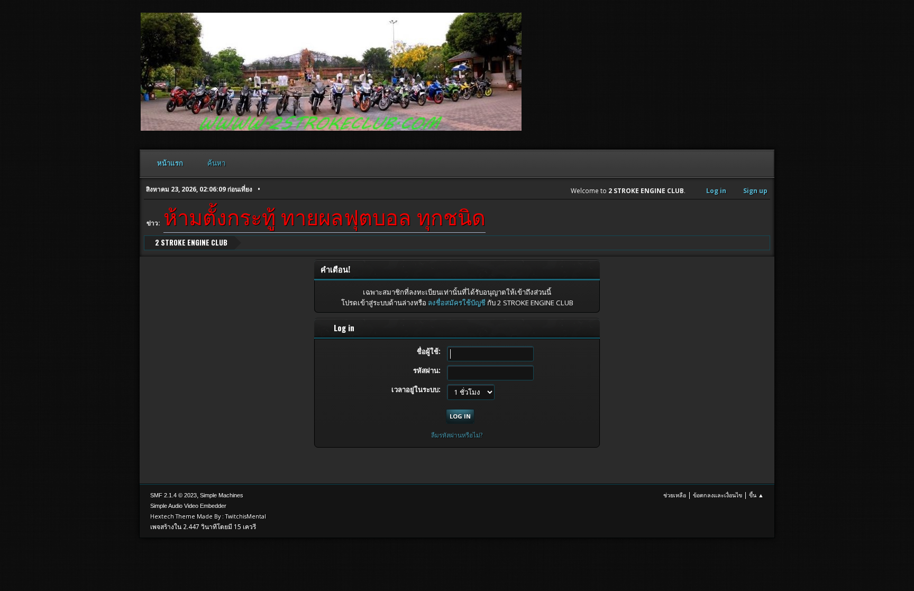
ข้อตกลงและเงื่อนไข (717, 495)
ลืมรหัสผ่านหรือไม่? (457, 435)
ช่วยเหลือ (674, 495)
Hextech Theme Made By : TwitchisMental (208, 516)
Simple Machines (221, 495)
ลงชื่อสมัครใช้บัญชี (457, 302)
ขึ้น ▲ (756, 495)
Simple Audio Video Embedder (188, 506)
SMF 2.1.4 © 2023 (173, 495)
